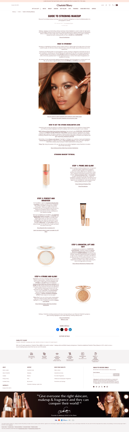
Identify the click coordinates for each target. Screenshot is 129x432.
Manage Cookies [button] (34, 426)
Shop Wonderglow (83, 186)
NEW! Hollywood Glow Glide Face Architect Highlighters (52, 131)
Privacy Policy (6, 378)
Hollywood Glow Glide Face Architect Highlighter (45, 284)
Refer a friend (57, 370)
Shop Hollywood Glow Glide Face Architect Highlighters (64, 148)
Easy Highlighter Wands (69, 140)
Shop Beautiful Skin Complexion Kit (46, 227)
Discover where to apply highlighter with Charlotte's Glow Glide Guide (64, 116)
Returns (29, 375)
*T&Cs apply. (95, 379)
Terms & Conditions (18, 426)
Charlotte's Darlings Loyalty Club (34, 384)
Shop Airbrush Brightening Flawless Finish (83, 263)
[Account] (106, 5)
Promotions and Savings (59, 381)
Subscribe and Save (58, 373)
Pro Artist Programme (59, 375)
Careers (4, 375)
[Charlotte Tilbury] (64, 5)
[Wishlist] (109, 5)
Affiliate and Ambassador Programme (62, 378)
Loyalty (102, 5)
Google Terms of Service (33, 428)
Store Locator (6, 370)
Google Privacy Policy (23, 428)
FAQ (28, 378)
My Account (29, 381)
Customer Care (30, 370)
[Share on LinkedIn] (70, 329)
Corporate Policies (26, 426)
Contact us (11, 424)
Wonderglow (92, 174)
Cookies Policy (6, 381)
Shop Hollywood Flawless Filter (83, 184)
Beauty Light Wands (54, 139)
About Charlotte (6, 373)
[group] (32, 356)
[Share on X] (61, 329)
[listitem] (36, 9)
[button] (113, 5)
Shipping (29, 373)
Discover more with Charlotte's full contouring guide (64, 118)
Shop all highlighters (64, 37)
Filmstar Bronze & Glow (45, 140)
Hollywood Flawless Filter (81, 174)
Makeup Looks (64, 319)
